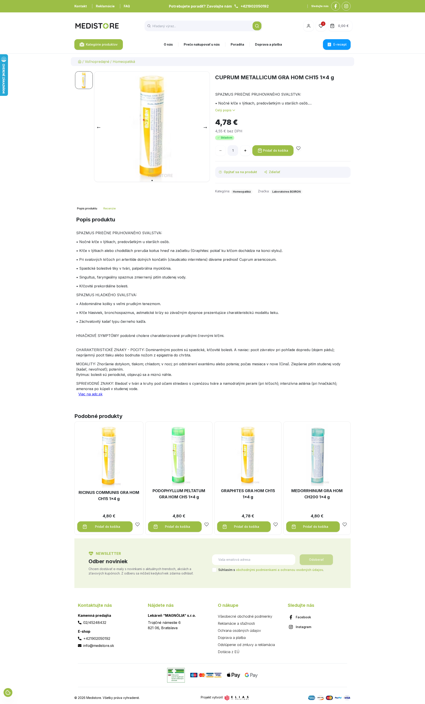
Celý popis (223, 110)
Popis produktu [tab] (87, 208)
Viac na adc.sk (90, 394)
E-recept (340, 44)
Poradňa (237, 44)
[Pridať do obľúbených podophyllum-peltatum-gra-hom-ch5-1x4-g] (206, 524)
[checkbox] (214, 570)
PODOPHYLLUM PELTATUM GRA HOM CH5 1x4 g (179, 493)
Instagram (303, 627)
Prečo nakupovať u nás (202, 44)
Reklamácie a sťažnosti (236, 623)
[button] (257, 25)
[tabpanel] (212, 308)
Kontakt (80, 6)
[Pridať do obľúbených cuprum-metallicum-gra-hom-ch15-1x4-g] (298, 148)
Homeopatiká (124, 61)
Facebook (303, 617)
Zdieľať (274, 172)
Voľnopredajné (97, 61)
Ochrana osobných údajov (239, 630)
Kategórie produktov (102, 44)
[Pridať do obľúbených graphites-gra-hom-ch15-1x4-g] (275, 524)
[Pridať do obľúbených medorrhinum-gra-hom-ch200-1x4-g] (345, 524)
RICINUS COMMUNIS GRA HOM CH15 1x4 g (109, 495)
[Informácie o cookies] (8, 692)
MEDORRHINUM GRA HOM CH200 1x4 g (317, 493)
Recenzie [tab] (109, 208)
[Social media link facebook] (335, 6)
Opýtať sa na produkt (240, 172)
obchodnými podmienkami (256, 570)
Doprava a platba (268, 44)
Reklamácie (105, 6)
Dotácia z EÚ (228, 652)
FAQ (127, 6)
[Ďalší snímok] (205, 127)
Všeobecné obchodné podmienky (245, 616)
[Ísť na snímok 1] (84, 80)
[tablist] (96, 209)
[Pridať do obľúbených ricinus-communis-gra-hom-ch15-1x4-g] (137, 524)
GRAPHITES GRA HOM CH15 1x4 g (248, 493)
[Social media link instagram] (346, 6)
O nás (168, 44)
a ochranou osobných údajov (300, 570)
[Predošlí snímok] (98, 127)
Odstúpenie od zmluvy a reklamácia (246, 644)
